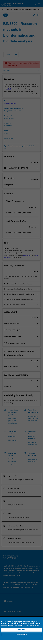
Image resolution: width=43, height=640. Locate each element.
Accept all (21, 630)
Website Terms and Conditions (29, 625)
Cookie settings (21, 634)
